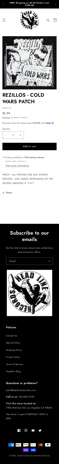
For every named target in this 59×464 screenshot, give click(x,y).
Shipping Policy (14, 350)
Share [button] (9, 192)
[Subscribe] (49, 261)
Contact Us (11, 335)
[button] (3, 20)
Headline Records (25, 455)
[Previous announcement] (3, 4)
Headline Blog (13, 371)
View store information (17, 165)
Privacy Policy (13, 357)
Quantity (6, 128)
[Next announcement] (55, 4)
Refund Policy (13, 343)
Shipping (6, 117)
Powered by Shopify (41, 455)
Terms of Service (14, 364)
